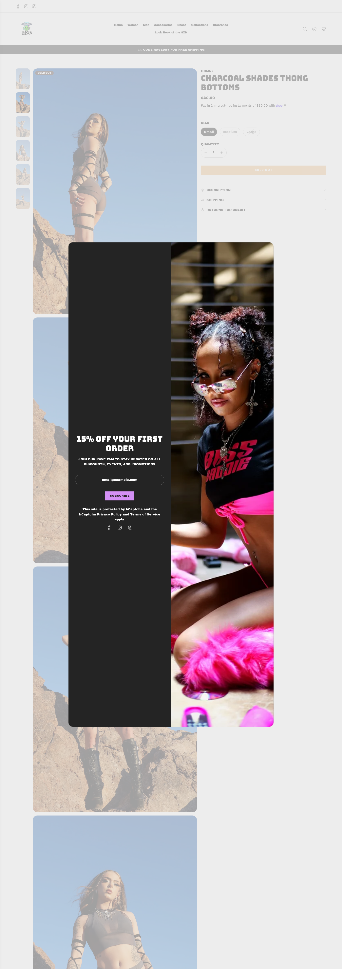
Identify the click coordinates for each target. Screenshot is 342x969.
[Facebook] (109, 527)
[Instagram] (119, 527)
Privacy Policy (109, 514)
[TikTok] (130, 527)
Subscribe (120, 495)
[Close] (266, 249)
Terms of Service (145, 514)
